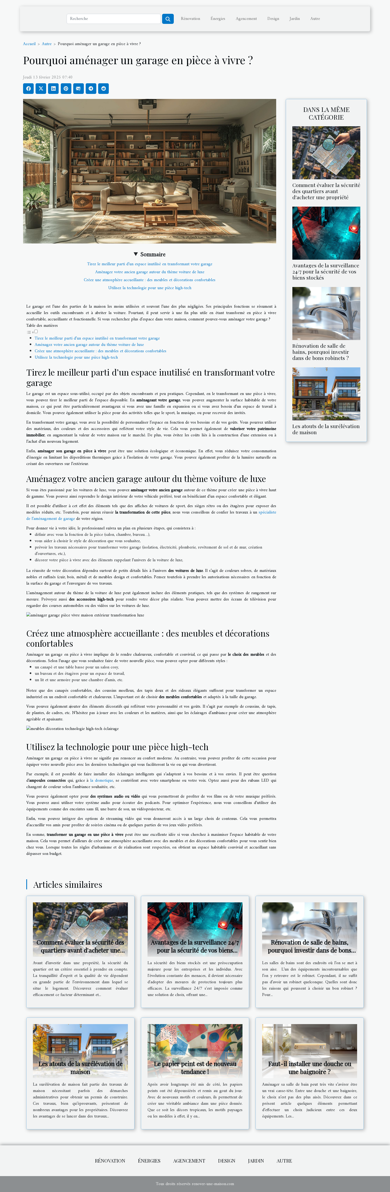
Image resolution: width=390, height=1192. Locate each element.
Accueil (29, 44)
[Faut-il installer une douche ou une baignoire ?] (309, 1051)
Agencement (246, 19)
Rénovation (190, 19)
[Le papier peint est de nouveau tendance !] (195, 1051)
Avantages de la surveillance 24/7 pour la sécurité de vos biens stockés (325, 271)
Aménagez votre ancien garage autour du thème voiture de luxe (149, 272)
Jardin (295, 19)
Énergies (218, 19)
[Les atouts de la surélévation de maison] (326, 394)
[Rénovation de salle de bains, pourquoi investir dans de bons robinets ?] (326, 313)
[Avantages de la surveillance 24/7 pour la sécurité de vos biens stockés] (326, 233)
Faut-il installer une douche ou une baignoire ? (309, 1067)
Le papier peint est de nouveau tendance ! (195, 1067)
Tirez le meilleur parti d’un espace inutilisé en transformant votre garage (149, 264)
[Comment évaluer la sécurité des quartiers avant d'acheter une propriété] (326, 152)
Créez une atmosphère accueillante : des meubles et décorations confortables (149, 280)
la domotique (101, 780)
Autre (315, 19)
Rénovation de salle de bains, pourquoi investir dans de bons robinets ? (320, 351)
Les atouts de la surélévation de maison (326, 429)
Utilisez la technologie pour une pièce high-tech (149, 288)
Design (273, 19)
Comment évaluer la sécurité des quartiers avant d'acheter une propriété (326, 191)
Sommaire (153, 254)
